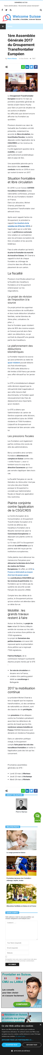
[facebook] (36, 67)
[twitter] (31, 67)
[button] (21, 1039)
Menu (9, 26)
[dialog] (21, 1038)
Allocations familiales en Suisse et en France (21, 906)
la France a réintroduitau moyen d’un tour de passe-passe (21, 572)
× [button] (40, 1025)
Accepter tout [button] (11, 1045)
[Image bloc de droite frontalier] (21, 990)
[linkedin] (27, 67)
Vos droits (24, 58)
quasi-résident (14, 363)
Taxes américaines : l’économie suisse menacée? (21, 6)
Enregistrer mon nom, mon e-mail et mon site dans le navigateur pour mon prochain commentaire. (21, 960)
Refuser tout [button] (31, 1045)
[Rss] (10, 10)
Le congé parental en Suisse (16, 852)
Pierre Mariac (12, 58)
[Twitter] (6, 10)
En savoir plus (20, 1036)
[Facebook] (2, 10)
